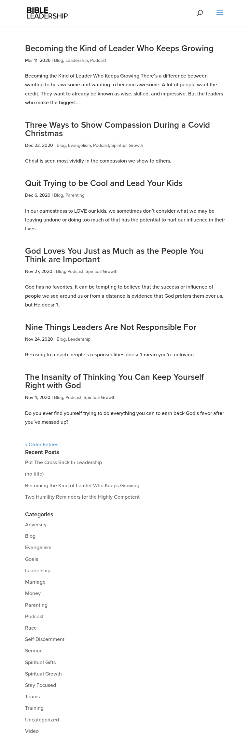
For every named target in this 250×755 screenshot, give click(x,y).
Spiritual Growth (127, 145)
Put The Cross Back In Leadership (63, 462)
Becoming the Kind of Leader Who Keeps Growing (119, 48)
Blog (58, 60)
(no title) (34, 474)
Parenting (75, 195)
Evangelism (79, 145)
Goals (31, 559)
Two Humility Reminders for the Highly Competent (82, 497)
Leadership (76, 60)
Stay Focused (40, 685)
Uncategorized (42, 720)
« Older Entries (41, 444)
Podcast (98, 60)
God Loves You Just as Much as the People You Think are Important (114, 255)
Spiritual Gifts (40, 662)
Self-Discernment (44, 639)
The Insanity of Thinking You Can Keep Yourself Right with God (114, 381)
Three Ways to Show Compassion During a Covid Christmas (117, 129)
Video (32, 731)
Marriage (35, 582)
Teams (32, 696)
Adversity (36, 524)
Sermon (34, 651)
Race (31, 628)
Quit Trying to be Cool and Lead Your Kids (104, 183)
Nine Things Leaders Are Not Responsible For (110, 327)
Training (34, 708)
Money (33, 593)
